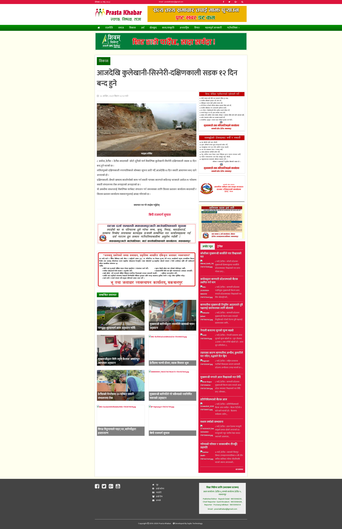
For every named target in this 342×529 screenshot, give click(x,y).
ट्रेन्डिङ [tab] (220, 246)
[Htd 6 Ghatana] (221, 221)
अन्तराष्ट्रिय (184, 28)
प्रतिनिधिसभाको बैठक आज (213, 400)
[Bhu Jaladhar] (146, 269)
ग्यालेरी (158, 492)
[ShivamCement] (171, 41)
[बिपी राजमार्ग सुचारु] (172, 420)
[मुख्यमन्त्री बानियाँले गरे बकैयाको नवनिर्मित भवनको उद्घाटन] (172, 385)
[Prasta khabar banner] (197, 13)
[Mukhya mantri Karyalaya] (221, 111)
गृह (157, 484)
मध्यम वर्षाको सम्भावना (211, 422)
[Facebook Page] (97, 486)
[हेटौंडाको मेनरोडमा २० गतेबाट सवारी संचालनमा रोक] (121, 385)
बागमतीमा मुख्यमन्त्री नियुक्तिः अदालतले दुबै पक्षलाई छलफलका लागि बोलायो (221, 306)
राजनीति (109, 28)
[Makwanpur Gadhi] (146, 233)
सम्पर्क (158, 500)
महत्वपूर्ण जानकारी (213, 28)
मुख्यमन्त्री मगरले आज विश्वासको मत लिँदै (220, 377)
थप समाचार (239, 469)
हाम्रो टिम (159, 496)
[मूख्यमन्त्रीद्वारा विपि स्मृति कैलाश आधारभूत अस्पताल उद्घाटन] (121, 350)
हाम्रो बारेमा (160, 488)
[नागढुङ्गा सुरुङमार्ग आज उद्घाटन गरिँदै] (121, 315)
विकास (132, 28)
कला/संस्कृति (168, 28)
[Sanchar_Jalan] (221, 188)
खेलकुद (153, 28)
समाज (121, 28)
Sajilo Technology (195, 523)
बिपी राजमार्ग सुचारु (160, 214)
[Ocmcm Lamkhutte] (221, 153)
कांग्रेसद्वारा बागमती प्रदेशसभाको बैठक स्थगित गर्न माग (219, 281)
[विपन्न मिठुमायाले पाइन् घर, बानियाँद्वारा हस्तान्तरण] (121, 420)
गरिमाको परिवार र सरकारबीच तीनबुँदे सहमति (218, 446)
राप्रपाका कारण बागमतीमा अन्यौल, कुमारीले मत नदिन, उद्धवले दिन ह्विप (221, 354)
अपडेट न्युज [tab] (208, 246)
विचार (197, 28)
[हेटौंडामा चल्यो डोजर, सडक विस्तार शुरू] (172, 350)
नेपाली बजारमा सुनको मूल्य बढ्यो (217, 331)
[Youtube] (118, 486)
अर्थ (142, 28)
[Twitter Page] (104, 486)
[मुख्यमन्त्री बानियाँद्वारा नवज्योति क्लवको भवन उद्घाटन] (172, 315)
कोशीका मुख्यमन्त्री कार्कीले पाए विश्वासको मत (220, 255)
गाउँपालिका (232, 28)
